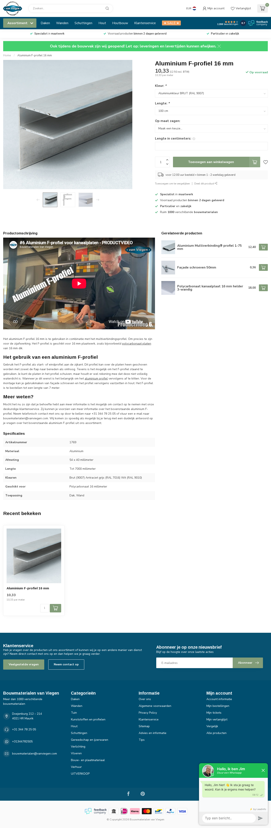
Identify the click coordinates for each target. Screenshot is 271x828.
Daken (45, 23)
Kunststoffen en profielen (88, 719)
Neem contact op (66, 664)
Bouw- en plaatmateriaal (88, 760)
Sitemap (144, 726)
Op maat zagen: (167, 121)
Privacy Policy (148, 713)
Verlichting (78, 747)
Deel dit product (204, 183)
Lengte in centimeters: (173, 138)
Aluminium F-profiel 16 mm (34, 55)
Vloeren (76, 753)
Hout (102, 23)
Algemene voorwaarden (155, 706)
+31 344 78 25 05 (24, 729)
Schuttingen (83, 23)
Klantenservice (145, 23)
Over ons (145, 699)
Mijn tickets (213, 713)
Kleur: (160, 85)
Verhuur (76, 767)
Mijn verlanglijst (216, 719)
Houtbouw (120, 23)
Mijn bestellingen (217, 706)
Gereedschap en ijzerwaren (89, 740)
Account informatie (219, 699)
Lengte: (162, 103)
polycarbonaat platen (136, 344)
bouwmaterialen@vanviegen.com (34, 754)
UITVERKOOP (80, 774)
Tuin (74, 713)
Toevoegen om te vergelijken (172, 183)
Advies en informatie (152, 733)
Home (7, 55)
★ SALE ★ (171, 23)
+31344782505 (22, 741)
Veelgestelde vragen (24, 664)
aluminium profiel (96, 379)
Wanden (62, 23)
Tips (142, 740)
